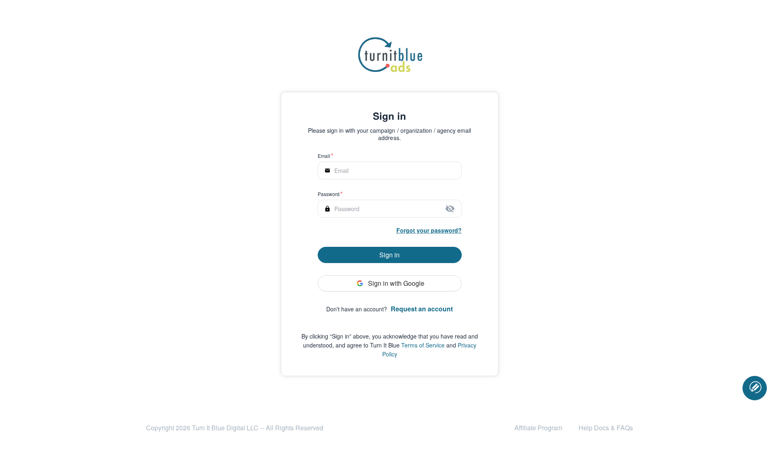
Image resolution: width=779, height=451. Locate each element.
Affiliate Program (538, 427)
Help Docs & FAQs (606, 427)
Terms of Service (423, 345)
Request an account (422, 308)
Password (329, 193)
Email (324, 155)
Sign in (389, 254)
